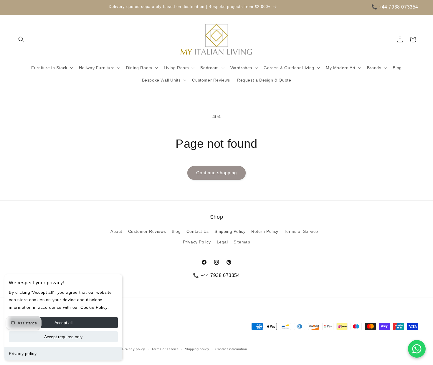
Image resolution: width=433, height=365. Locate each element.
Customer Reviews (147, 231)
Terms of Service (301, 231)
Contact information (231, 349)
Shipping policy (197, 349)
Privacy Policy (197, 242)
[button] (21, 39)
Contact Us (197, 231)
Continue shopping (216, 172)
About (116, 231)
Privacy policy (23, 353)
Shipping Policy (229, 231)
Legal (222, 242)
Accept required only (63, 336)
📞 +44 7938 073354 (394, 6)
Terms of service (165, 349)
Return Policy (264, 231)
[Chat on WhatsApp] (417, 349)
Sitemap (242, 242)
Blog (176, 231)
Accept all (63, 322)
